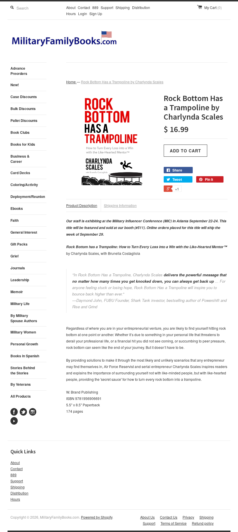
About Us (147, 517)
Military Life (20, 303)
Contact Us (168, 517)
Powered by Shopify (96, 517)
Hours (71, 13)
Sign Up (95, 13)
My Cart (213, 7)
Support (107, 7)
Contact (84, 7)
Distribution (141, 7)
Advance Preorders (18, 71)
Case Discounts (23, 96)
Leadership (19, 279)
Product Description (81, 205)
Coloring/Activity (24, 184)
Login (82, 13)
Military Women (23, 332)
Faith (14, 220)
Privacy (188, 517)
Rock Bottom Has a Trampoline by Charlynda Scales (122, 81)
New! (14, 84)
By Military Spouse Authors (23, 318)
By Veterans (20, 384)
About (70, 7)
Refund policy (203, 523)
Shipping (123, 7)
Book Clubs (20, 132)
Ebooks (16, 208)
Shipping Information (120, 205)
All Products (20, 396)
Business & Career (20, 159)
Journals (17, 267)
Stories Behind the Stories (22, 370)
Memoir (16, 291)
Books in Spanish (24, 355)
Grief (14, 256)
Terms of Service (174, 523)
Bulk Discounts (23, 108)
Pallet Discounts (23, 120)
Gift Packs (19, 244)
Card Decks (20, 172)
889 (95, 7)
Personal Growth (24, 344)
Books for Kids (22, 144)
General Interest (23, 232)
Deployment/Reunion (27, 196)
